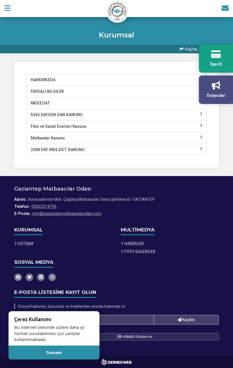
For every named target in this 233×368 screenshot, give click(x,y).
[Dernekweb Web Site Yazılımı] (117, 362)
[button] (7, 8)
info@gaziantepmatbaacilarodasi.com (66, 213)
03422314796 (44, 206)
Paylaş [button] (191, 49)
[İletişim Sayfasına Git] (225, 8)
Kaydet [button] (188, 319)
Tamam (54, 352)
